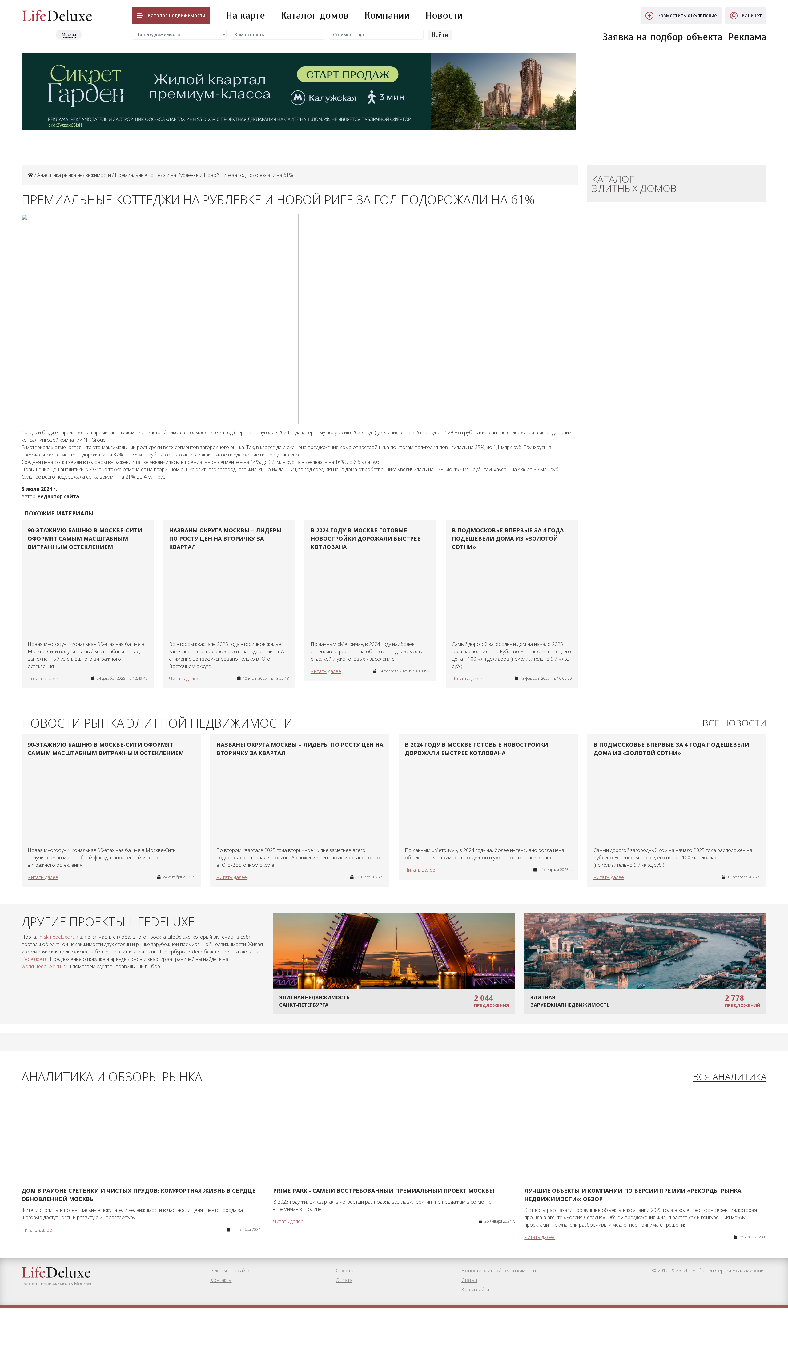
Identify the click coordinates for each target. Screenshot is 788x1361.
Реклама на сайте (230, 1270)
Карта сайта (475, 1289)
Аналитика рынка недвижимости (74, 175)
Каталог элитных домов (634, 183)
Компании (387, 15)
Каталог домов (315, 15)
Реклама (747, 36)
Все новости (734, 723)
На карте (245, 15)
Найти (440, 34)
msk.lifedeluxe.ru (57, 936)
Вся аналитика (729, 1077)
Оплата (344, 1280)
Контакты (221, 1280)
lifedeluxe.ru (35, 959)
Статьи (469, 1280)
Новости (444, 15)
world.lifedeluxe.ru (41, 966)
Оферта (344, 1270)
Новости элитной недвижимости (498, 1270)
